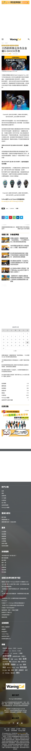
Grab (10, 650)
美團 (12, 670)
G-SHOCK (12, 208)
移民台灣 (8, 667)
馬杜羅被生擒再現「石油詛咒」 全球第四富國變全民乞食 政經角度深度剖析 (19, 262)
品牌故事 (7, 45)
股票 (16, 670)
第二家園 (5, 670)
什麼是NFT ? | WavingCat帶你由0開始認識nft (13, 603)
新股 (19, 661)
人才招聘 (24, 712)
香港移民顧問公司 (6, 638)
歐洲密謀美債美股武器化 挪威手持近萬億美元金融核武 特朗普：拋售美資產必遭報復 (19, 255)
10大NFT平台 (5, 634)
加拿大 (23, 656)
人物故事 (3, 272)
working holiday (6, 653)
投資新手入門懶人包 (7, 612)
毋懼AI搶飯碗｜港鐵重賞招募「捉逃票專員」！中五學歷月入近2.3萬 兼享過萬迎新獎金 (19, 240)
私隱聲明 (7, 712)
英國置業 (4, 538)
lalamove (14, 651)
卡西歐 (17, 208)
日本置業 (4, 531)
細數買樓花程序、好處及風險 (9, 522)
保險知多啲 (4, 617)
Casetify (19, 648)
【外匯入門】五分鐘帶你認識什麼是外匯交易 (13, 605)
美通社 (6, 43)
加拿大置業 (4, 543)
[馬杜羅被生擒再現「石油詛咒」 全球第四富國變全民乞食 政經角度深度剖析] (6, 262)
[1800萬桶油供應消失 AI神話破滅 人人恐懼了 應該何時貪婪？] (6, 247)
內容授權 (19, 712)
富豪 (20, 659)
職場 (3, 242)
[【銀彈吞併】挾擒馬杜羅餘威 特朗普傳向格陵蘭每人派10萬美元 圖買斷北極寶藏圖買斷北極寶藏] (6, 277)
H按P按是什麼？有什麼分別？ (9, 555)
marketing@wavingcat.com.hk (18, 710)
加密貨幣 (7, 656)
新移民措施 (14, 661)
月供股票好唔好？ (6, 615)
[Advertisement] (15, 21)
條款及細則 (13, 712)
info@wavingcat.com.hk (18, 709)
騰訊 (18, 673)
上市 (11, 653)
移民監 (17, 667)
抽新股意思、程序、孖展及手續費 (10, 610)
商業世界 (16, 45)
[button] (2, 39)
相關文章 (5, 234)
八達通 (20, 653)
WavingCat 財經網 (21, 733)
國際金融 (3, 249)
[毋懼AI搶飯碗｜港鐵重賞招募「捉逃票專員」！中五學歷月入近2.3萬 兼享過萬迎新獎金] (6, 240)
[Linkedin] (17, 217)
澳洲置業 (4, 534)
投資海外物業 (5, 661)
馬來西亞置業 (5, 546)
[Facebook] (3, 217)
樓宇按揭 (4, 517)
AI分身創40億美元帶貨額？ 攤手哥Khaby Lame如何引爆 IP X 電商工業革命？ (19, 270)
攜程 (10, 661)
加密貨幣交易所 (5, 636)
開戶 (3, 673)
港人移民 (4, 502)
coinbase (5, 651)
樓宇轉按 (4, 560)
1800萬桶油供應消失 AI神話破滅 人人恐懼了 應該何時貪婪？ (19, 246)
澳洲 (21, 664)
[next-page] (5, 285)
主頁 (2, 43)
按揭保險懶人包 (5, 519)
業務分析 (23, 661)
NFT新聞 (4, 498)
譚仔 (26, 670)
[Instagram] (13, 723)
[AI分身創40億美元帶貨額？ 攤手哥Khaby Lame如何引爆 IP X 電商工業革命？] (6, 270)
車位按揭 (4, 572)
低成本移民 (15, 653)
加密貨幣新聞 (5, 505)
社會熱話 (12, 45)
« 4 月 (14, 351)
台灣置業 (4, 541)
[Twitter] (6, 217)
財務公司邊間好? (6, 627)
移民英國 (23, 667)
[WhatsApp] (14, 217)
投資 (3, 491)
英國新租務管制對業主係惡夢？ (8, 227)
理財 (3, 493)
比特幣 (6, 664)
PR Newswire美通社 (7, 53)
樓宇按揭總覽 (5, 558)
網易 (9, 670)
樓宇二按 (4, 565)
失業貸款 (16, 659)
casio (7, 208)
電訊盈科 (13, 673)
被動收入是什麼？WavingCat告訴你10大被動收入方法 (15, 582)
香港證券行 (4, 631)
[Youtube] (21, 723)
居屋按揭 (4, 569)
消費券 (13, 664)
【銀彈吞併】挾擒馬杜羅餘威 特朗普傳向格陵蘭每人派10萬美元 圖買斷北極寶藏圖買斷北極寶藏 (19, 278)
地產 (12, 659)
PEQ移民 (19, 650)
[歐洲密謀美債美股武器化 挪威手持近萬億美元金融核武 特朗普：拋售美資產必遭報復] (6, 255)
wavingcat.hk (7, 201)
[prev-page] (3, 285)
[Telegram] (21, 217)
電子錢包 (7, 673)
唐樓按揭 (4, 567)
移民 (4, 667)
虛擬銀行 (4, 629)
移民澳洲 (13, 667)
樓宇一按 (4, 562)
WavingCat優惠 (5, 507)
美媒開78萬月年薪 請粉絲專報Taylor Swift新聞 (22, 227)
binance (10, 648)
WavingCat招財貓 (18, 201)
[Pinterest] (10, 217)
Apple (5, 648)
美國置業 (4, 536)
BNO (14, 648)
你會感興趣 (14, 234)
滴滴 (17, 664)
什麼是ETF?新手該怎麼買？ (8, 607)
